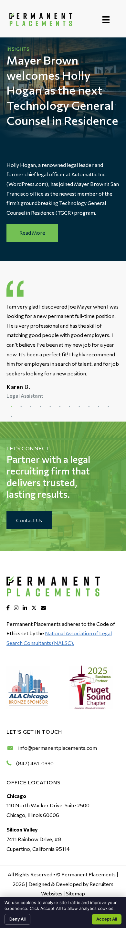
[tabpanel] (63, 351)
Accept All (106, 919)
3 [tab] (30, 406)
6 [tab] (60, 406)
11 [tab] (108, 406)
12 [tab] (11, 416)
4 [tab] (40, 406)
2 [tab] (21, 406)
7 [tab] (69, 406)
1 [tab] (11, 406)
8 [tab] (79, 406)
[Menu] (106, 19)
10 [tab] (98, 406)
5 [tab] (50, 406)
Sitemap (75, 893)
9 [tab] (89, 406)
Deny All (17, 919)
